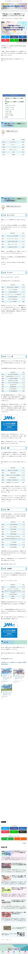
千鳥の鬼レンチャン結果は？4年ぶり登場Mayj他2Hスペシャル (7, 693)
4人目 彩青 (8, 111)
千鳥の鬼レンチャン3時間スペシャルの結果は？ (14, 99)
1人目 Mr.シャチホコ (10, 105)
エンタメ (4, 821)
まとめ (6, 116)
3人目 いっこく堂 (10, 109)
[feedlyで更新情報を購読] (7, 838)
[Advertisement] (14, 77)
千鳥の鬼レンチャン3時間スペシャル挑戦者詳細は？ (14, 102)
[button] (22, 40)
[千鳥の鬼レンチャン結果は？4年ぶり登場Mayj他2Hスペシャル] (6, 687)
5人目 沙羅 (8, 113)
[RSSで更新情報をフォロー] (20, 838)
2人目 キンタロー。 (10, 107)
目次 (12, 95)
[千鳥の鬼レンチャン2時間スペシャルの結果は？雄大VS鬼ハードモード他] (6, 671)
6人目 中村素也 (9, 115)
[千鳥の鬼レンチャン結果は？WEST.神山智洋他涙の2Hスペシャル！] (18, 671)
